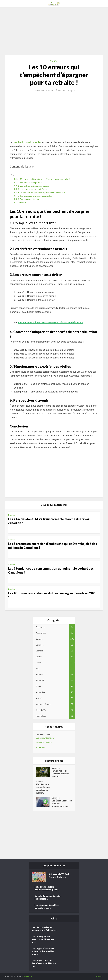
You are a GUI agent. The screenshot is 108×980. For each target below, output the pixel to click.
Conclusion (23, 203)
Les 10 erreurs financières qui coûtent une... (46, 906)
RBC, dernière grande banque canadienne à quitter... (43, 788)
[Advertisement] (54, 31)
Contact (99, 976)
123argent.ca (26, 976)
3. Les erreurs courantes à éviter (32, 189)
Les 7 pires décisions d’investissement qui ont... (47, 888)
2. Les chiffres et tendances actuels (33, 186)
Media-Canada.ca (44, 742)
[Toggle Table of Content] (12, 175)
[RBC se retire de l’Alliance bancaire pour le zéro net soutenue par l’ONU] (44, 772)
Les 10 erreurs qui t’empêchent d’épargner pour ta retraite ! (43, 179)
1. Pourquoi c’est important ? (30, 182)
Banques (56, 768)
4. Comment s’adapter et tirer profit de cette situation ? (42, 193)
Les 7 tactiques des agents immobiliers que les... (43, 939)
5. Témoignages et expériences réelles (35, 196)
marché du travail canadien (27, 142)
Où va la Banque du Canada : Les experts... (47, 897)
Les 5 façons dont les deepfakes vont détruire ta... (44, 963)
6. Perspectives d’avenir (28, 199)
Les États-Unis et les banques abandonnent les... (62, 803)
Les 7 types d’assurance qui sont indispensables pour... (43, 951)
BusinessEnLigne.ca (45, 738)
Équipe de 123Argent (65, 90)
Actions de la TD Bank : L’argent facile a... (59, 875)
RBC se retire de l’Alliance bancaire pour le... (60, 774)
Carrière (54, 61)
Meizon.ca (40, 747)
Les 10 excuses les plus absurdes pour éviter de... (44, 928)
